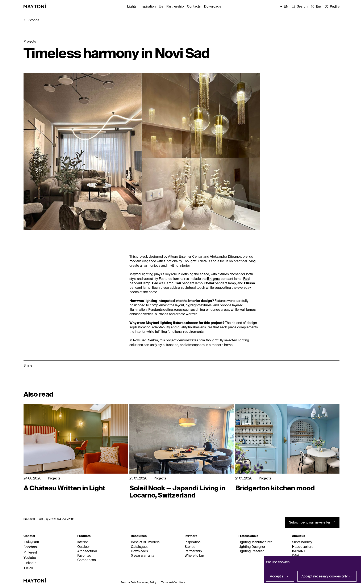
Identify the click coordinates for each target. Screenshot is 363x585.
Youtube (30, 557)
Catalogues (139, 546)
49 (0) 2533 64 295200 (56, 519)
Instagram (31, 541)
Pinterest (30, 552)
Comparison (86, 560)
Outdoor (83, 546)
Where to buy (194, 555)
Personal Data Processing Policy (138, 582)
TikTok (28, 568)
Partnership (175, 6)
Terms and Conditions (173, 582)
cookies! (284, 562)
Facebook (31, 547)
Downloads (212, 6)
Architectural (87, 551)
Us (161, 6)
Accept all (277, 576)
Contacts (194, 6)
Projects (30, 41)
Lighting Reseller (251, 551)
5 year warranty (142, 555)
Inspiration (147, 6)
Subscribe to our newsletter (309, 522)
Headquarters (302, 546)
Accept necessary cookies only (324, 576)
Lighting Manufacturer (255, 542)
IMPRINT (298, 551)
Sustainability (302, 542)
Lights (131, 6)
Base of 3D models (145, 542)
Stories (34, 20)
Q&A (295, 555)
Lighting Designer (251, 546)
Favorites (84, 555)
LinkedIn (30, 563)
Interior (82, 542)
